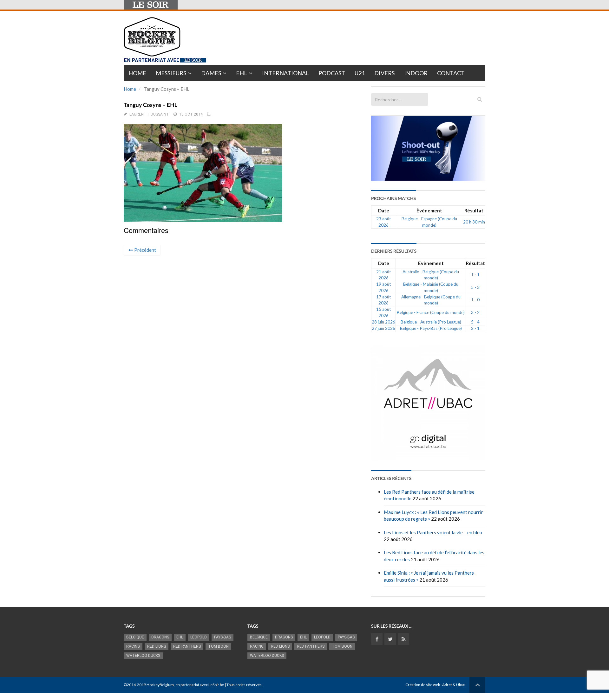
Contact (451, 73)
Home (137, 73)
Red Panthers (187, 646)
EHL (241, 73)
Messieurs (171, 73)
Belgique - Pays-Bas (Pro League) (431, 328)
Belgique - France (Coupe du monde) (431, 312)
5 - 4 (475, 321)
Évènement (429, 210)
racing (133, 646)
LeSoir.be (216, 684)
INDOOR (416, 73)
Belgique (135, 637)
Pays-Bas (222, 637)
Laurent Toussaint (149, 114)
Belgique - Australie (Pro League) (431, 321)
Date (383, 210)
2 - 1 (475, 328)
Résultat (473, 210)
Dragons (160, 637)
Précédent (144, 250)
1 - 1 (475, 274)
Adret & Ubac (453, 684)
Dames (211, 73)
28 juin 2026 (383, 321)
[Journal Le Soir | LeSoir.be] (151, 5)
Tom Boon (218, 646)
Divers (384, 73)
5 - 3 (475, 287)
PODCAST (331, 73)
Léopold (198, 637)
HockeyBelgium (160, 684)
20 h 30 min (474, 221)
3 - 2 (475, 312)
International (285, 73)
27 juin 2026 (383, 328)
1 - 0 (475, 299)
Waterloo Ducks (143, 655)
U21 (360, 73)
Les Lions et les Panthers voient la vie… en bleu (433, 532)
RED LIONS (156, 646)
